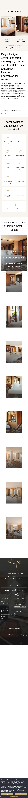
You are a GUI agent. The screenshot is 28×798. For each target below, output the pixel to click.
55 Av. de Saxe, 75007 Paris (15, 573)
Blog (15, 613)
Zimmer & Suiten (5, 603)
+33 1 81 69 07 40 (15, 576)
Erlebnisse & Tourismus (6, 614)
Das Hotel (3, 601)
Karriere (16, 616)
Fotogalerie (3, 616)
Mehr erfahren (14, 796)
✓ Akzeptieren (7, 794)
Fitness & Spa (4, 608)
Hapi (13, 635)
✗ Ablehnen (21, 794)
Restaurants (4, 605)
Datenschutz (17, 609)
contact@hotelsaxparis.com (15, 579)
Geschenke (3, 621)
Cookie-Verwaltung (18, 604)
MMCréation (22, 635)
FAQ (2, 618)
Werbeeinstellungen (18, 611)
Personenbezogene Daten (20, 606)
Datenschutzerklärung (19, 602)
